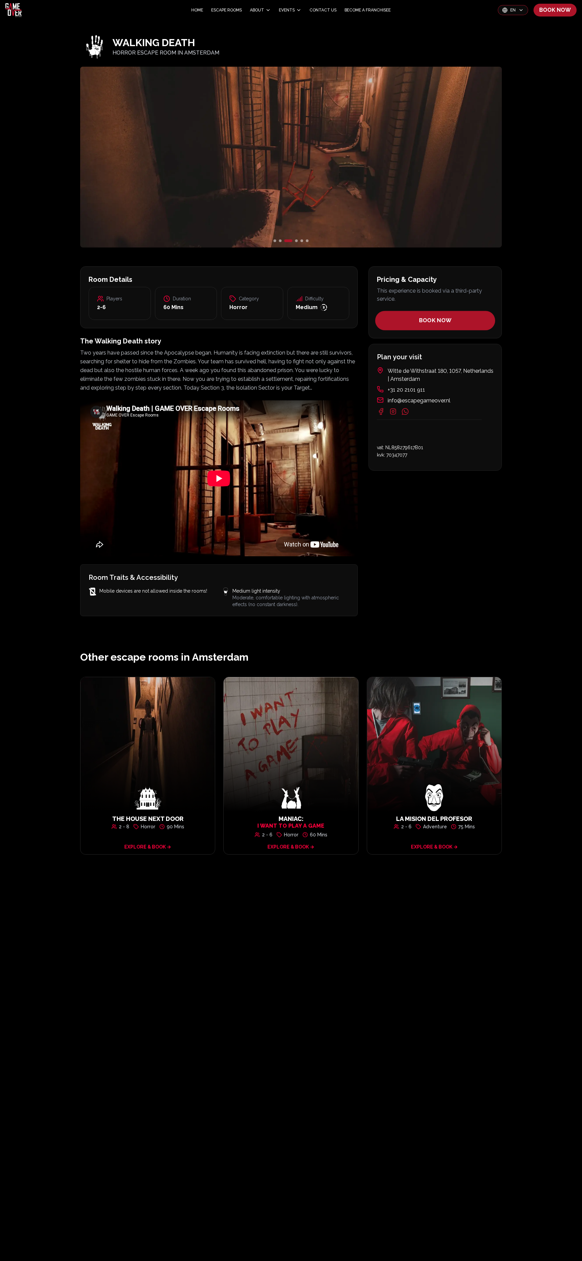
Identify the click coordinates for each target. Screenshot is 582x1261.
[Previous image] (150, 157)
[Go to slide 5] (301, 240)
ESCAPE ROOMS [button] (226, 10)
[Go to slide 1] (274, 240)
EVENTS (287, 10)
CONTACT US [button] (323, 10)
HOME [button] (197, 10)
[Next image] (431, 157)
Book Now (435, 320)
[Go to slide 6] (307, 240)
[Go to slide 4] (294, 240)
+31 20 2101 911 (406, 390)
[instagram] (393, 411)
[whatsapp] (405, 411)
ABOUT (257, 10)
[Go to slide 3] (285, 240)
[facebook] (381, 411)
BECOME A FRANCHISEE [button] (368, 10)
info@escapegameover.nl (419, 400)
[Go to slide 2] (280, 240)
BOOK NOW (555, 10)
